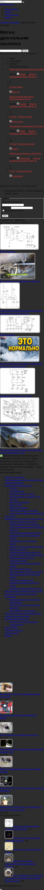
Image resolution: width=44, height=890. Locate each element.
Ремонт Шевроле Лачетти (23, 521)
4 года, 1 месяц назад (20, 116)
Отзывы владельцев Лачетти (24, 552)
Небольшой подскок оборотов (25, 153)
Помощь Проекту (18, 507)
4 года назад (16, 87)
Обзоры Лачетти (18, 549)
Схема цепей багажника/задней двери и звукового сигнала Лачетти (21, 312)
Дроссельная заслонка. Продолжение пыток (21, 97)
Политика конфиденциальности (26, 513)
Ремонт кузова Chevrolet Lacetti (26, 555)
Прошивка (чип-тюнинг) (22, 610)
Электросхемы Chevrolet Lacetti (26, 571)
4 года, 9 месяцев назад (21, 143)
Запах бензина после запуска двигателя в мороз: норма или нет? (21, 365)
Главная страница (9, 22)
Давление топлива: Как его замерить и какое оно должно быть (21, 808)
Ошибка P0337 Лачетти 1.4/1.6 (16, 396)
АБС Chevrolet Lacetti (20, 569)
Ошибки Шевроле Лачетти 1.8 (25, 588)
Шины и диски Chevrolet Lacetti (26, 546)
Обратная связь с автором (23, 510)
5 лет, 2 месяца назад (20, 171)
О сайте (13, 488)
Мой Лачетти (7, 4)
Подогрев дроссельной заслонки (26, 69)
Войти (8, 17)
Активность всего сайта (22, 493)
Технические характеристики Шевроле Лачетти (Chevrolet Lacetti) (25, 535)
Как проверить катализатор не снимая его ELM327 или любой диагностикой (24, 878)
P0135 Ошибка (7, 251)
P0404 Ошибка (7, 334)
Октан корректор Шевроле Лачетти (19, 735)
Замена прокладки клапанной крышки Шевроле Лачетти (20, 864)
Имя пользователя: (12, 202)
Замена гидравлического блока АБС (19, 425)
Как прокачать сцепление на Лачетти (20, 281)
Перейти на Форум (15, 477)
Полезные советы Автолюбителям (23, 613)
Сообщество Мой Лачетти (18, 485)
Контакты (10, 516)
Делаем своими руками (17, 616)
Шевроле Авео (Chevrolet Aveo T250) (24, 591)
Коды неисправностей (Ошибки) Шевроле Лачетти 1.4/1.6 (24, 583)
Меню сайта (11, 9)
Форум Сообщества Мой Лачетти (23, 75)
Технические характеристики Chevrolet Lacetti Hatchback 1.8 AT (21, 451)
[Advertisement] (22, 661)
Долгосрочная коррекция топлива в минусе (22, 839)
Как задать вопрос (19, 502)
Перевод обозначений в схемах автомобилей (22, 827)
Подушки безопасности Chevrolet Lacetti (21, 559)
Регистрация (11, 14)
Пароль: (6, 207)
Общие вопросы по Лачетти (24, 524)
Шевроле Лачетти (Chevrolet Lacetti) (24, 518)
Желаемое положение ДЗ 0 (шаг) (26, 126)
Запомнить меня (14, 210)
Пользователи (16, 491)
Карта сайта (15, 505)
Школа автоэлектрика (16, 619)
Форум (8, 12)
